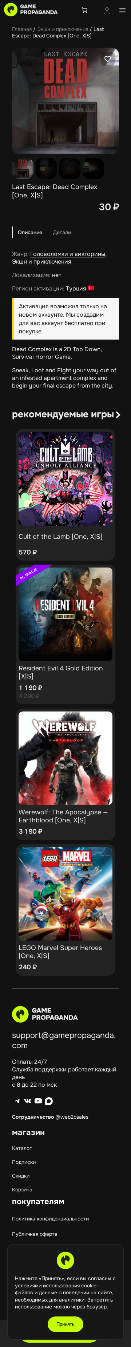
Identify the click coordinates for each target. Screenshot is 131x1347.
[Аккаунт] (107, 11)
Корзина (22, 1189)
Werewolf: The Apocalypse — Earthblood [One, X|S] (63, 816)
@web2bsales (71, 1117)
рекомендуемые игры (63, 414)
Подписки (24, 1162)
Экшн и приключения (62, 29)
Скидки (20, 1175)
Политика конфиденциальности (50, 1218)
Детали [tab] (62, 232)
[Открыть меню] (122, 10)
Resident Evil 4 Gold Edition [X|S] (61, 672)
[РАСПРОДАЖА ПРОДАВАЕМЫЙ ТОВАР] (65, 614)
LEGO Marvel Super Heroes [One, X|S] (60, 952)
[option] (46, 168)
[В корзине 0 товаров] (84, 10)
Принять (65, 1324)
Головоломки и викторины (67, 254)
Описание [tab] (30, 232)
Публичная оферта (34, 1234)
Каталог (22, 1148)
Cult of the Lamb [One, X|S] (61, 537)
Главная (22, 29)
